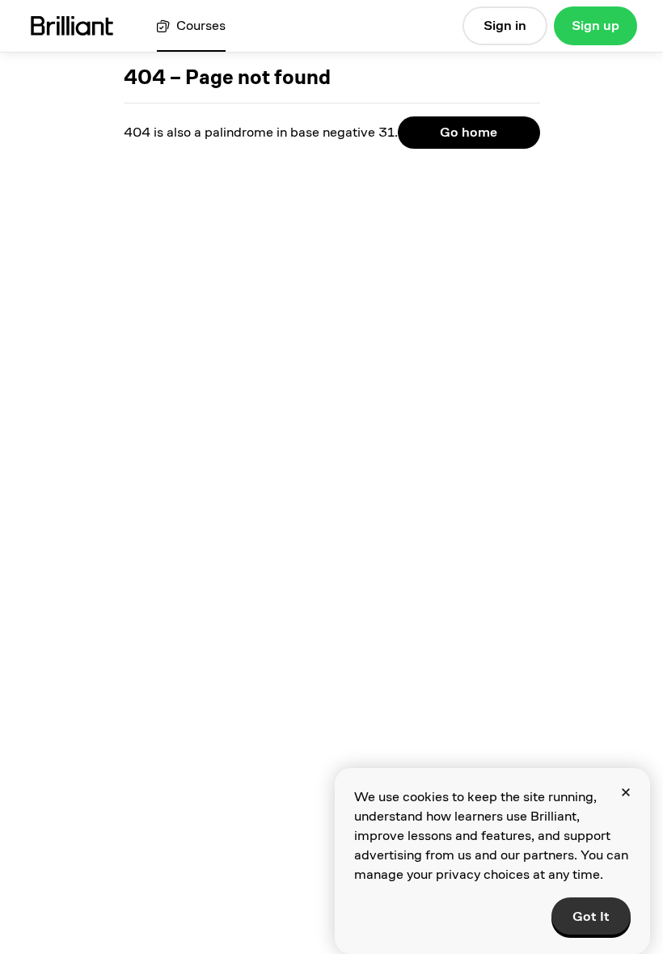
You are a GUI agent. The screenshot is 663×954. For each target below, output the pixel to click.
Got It (591, 916)
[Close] (626, 792)
